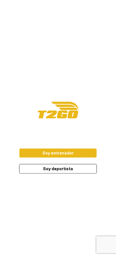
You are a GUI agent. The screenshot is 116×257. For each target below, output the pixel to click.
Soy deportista (58, 168)
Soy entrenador (58, 153)
